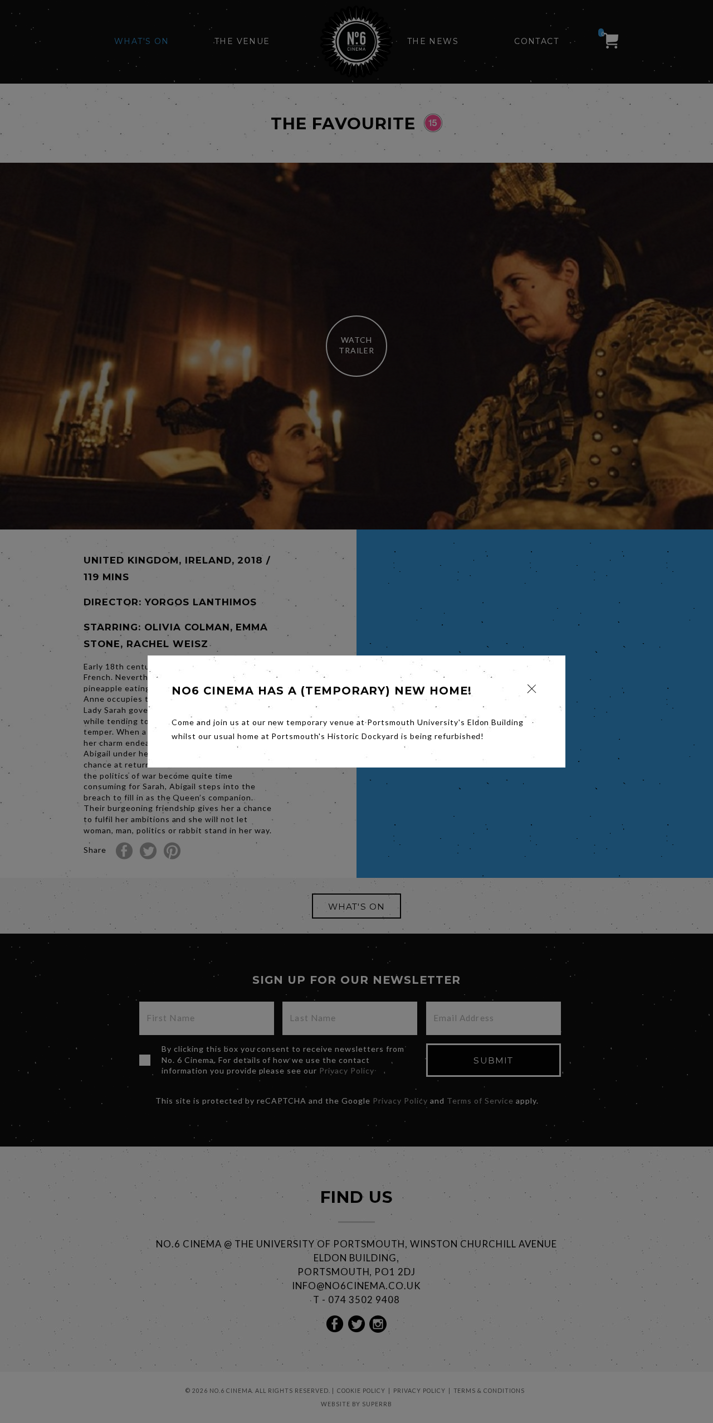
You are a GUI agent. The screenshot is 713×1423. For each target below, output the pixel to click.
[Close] (531, 688)
